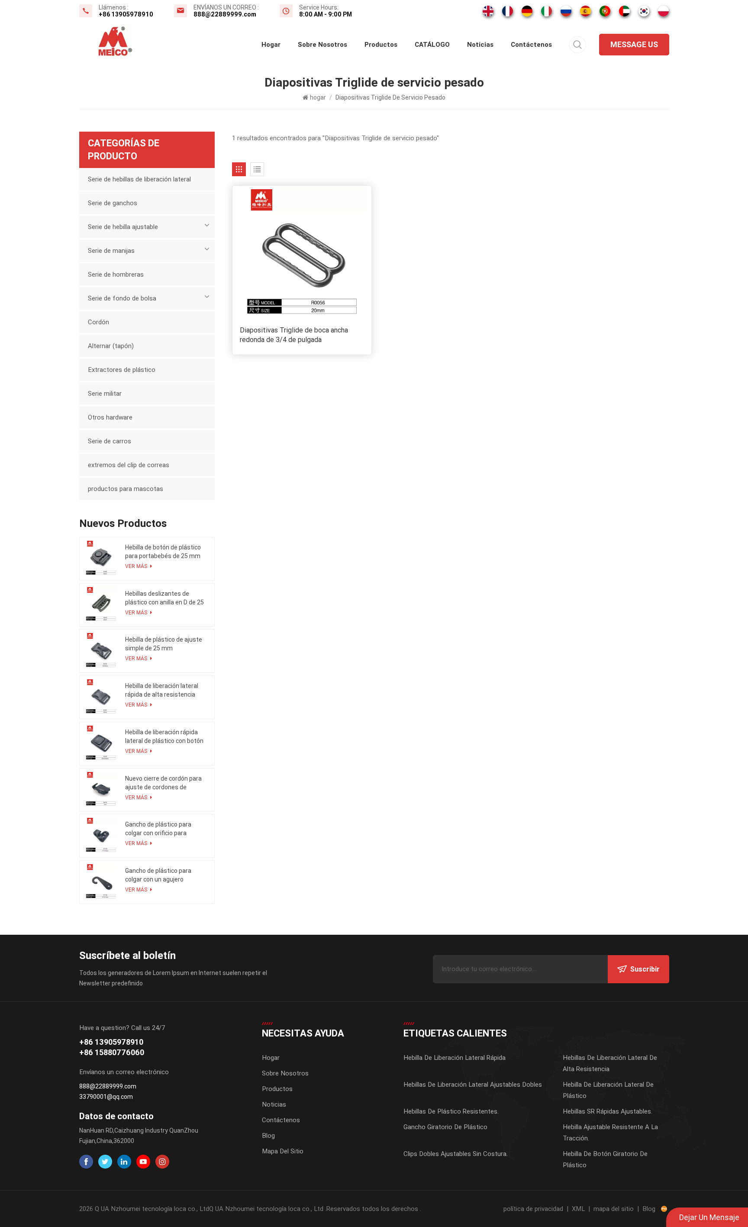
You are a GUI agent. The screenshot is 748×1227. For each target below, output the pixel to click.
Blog (268, 1136)
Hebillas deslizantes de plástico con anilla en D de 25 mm (164, 598)
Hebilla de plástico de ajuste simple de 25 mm (163, 644)
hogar (270, 44)
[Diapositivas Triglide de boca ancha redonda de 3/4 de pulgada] (302, 255)
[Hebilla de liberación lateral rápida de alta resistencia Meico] (101, 697)
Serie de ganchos (112, 203)
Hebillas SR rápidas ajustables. (607, 1111)
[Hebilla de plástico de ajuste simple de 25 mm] (101, 651)
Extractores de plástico (121, 370)
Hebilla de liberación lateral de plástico (608, 1090)
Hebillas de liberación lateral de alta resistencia (610, 1063)
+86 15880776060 (111, 1052)
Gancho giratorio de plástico (445, 1127)
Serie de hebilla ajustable (123, 227)
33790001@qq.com (106, 1096)
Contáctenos (531, 44)
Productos (380, 44)
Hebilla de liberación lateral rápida (454, 1058)
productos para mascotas (125, 489)
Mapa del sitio (282, 1151)
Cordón (98, 322)
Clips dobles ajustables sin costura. (455, 1154)
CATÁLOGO (432, 44)
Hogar (271, 1058)
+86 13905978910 (126, 14)
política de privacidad (533, 1209)
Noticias (480, 44)
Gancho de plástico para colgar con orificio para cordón (158, 829)
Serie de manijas (111, 251)
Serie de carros (109, 441)
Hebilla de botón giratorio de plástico (605, 1159)
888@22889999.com (224, 14)
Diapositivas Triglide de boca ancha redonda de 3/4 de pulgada (294, 335)
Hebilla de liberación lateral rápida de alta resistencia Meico (161, 690)
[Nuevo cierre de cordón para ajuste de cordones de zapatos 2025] (101, 790)
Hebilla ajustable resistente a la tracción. (610, 1132)
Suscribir (645, 969)
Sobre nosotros (322, 44)
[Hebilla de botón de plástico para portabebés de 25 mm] (101, 559)
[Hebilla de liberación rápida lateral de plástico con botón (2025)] (101, 744)
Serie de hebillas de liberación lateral (139, 179)
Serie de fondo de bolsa (122, 298)
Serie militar (105, 393)
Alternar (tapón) (111, 346)
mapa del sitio (613, 1209)
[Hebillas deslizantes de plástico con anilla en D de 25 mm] (101, 605)
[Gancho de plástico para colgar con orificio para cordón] (101, 836)
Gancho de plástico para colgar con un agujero (158, 875)
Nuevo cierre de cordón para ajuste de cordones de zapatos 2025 (163, 783)
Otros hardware (110, 417)
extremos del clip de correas (128, 465)
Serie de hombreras (116, 274)
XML (578, 1209)
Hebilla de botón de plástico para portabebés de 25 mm (163, 551)
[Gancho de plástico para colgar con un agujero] (101, 882)
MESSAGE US (634, 44)
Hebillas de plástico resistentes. (451, 1111)
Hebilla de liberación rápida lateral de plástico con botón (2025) (164, 737)
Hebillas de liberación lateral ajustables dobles (472, 1084)
